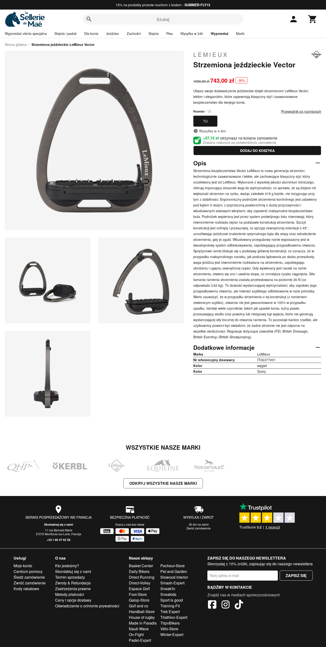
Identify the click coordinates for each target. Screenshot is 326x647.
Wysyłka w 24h (191, 33)
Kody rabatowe (26, 588)
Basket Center (141, 565)
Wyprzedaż (219, 33)
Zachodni (134, 33)
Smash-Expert (172, 583)
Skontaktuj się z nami (58, 524)
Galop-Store (139, 600)
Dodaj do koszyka (257, 150)
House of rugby (142, 617)
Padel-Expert (140, 640)
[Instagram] (225, 605)
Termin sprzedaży (70, 577)
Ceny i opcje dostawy (73, 600)
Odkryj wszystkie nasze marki (163, 483)
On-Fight (136, 634)
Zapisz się (296, 575)
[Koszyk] (312, 19)
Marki (240, 33)
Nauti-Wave (139, 628)
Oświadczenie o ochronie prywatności (87, 606)
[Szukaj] (89, 19)
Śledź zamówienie (29, 577)
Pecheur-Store (172, 565)
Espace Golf (139, 588)
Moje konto (23, 565)
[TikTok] (239, 605)
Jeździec (112, 33)
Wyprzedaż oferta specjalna (26, 33)
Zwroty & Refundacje (73, 583)
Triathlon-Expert (173, 617)
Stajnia (153, 33)
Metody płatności (69, 594)
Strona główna (16, 44)
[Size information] (209, 111)
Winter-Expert (171, 634)
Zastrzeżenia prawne (73, 588)
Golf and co (138, 606)
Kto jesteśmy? (67, 565)
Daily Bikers (139, 571)
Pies (169, 33)
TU (205, 121)
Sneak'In (167, 588)
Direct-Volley (139, 583)
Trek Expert (170, 611)
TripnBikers (170, 623)
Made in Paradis (143, 623)
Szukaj (163, 19)
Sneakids (168, 594)
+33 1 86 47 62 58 (58, 540)
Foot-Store (138, 594)
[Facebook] (212, 605)
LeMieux (210, 54)
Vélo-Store (169, 628)
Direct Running (141, 577)
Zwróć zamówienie (198, 528)
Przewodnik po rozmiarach (301, 111)
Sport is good (171, 600)
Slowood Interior (174, 577)
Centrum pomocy (28, 571)
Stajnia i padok (65, 33)
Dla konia (91, 33)
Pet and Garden (173, 571)
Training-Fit (170, 606)
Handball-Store (142, 611)
